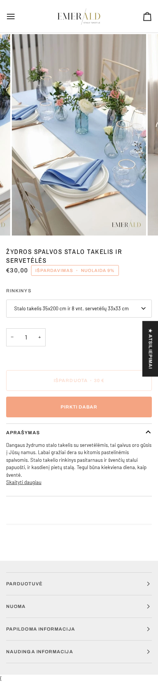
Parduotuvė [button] (24, 583)
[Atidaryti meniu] (17, 16)
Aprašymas (23, 432)
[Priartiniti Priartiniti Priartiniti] (79, 135)
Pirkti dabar (79, 407)
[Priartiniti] (26, 221)
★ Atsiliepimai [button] (150, 349)
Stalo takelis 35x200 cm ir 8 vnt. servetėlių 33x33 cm (71, 308)
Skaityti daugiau (23, 482)
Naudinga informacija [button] (39, 651)
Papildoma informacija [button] (40, 629)
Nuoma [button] (16, 606)
